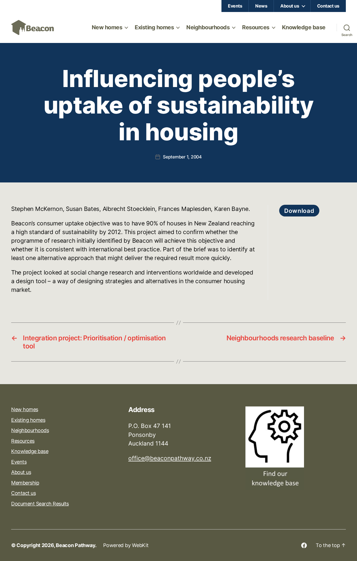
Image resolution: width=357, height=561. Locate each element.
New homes (107, 27)
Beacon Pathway (75, 545)
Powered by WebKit (125, 545)
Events (235, 6)
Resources (255, 27)
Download (299, 210)
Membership (25, 483)
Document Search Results (40, 504)
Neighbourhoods (208, 27)
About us (289, 6)
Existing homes (154, 27)
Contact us (328, 6)
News (261, 6)
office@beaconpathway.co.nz (169, 458)
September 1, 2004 (182, 157)
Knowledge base (303, 27)
